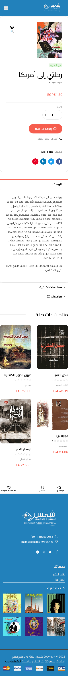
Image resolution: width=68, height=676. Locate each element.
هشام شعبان (62, 385)
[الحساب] (42, 488)
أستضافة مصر (13, 661)
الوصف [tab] (57, 184)
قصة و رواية (47, 152)
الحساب (42, 490)
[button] (6, 8)
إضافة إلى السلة (43, 128)
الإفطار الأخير (23, 449)
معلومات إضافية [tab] (50, 287)
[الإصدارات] (59, 488)
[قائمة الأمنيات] (9, 488)
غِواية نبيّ (62, 435)
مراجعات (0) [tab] (54, 296)
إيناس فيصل (63, 446)
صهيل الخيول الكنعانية (17, 375)
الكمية (59, 107)
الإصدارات (59, 490)
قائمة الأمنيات (8, 490)
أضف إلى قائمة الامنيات (48, 138)
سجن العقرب (60, 375)
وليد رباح (52, 82)
